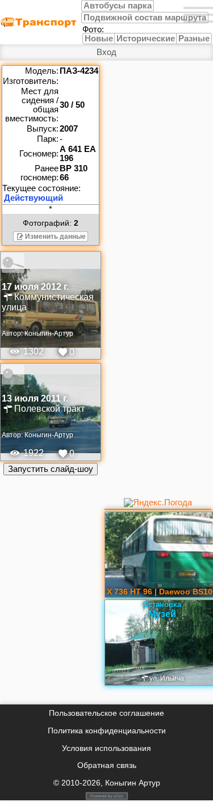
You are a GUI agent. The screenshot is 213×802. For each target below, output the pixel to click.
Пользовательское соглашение (106, 712)
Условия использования (106, 748)
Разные (194, 38)
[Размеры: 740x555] (50, 263)
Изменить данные (55, 236)
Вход (106, 52)
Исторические (145, 38)
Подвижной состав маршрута (144, 17)
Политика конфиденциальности (107, 730)
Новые (99, 38)
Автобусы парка (117, 5)
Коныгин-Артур (48, 333)
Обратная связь (106, 765)
